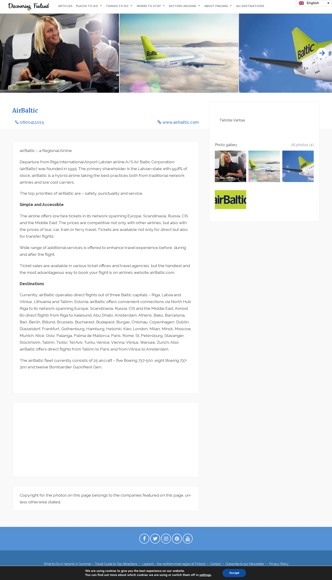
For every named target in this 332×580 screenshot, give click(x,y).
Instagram (166, 539)
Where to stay (149, 6)
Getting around (182, 6)
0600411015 (32, 122)
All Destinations (250, 6)
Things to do (117, 6)
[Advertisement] (106, 439)
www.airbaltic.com (180, 122)
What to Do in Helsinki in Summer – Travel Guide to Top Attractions (90, 564)
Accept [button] (234, 573)
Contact (215, 564)
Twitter (155, 539)
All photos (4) (302, 145)
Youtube (187, 539)
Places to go (87, 6)
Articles (65, 6)
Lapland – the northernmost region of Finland (173, 564)
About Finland (216, 6)
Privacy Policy (279, 564)
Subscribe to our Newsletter (245, 564)
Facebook (144, 539)
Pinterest (176, 539)
